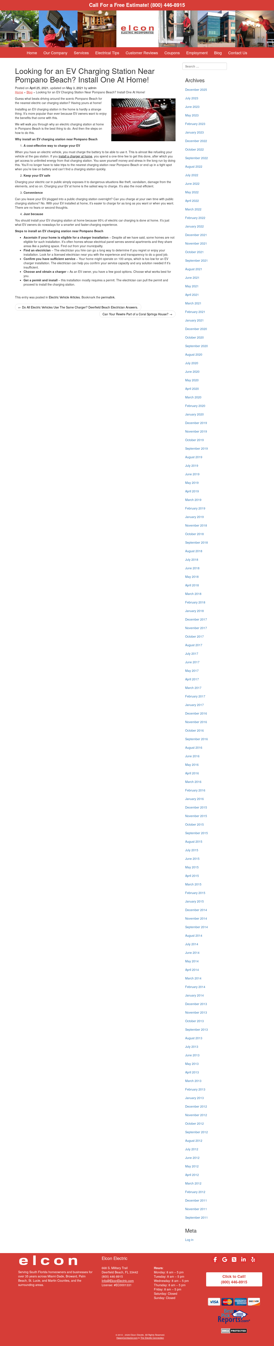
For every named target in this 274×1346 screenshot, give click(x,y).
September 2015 (196, 833)
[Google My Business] (225, 1259)
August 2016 (193, 747)
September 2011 (196, 1217)
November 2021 (196, 243)
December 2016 (196, 713)
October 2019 (194, 440)
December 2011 (196, 1200)
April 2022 (192, 200)
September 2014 (196, 927)
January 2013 (194, 1098)
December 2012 (196, 1106)
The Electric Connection (152, 1337)
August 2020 (193, 354)
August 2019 (193, 457)
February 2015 (195, 893)
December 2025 (196, 89)
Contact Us (237, 52)
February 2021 (195, 312)
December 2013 (196, 1004)
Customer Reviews (142, 52)
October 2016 (194, 730)
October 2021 (194, 252)
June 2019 (192, 474)
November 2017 (196, 628)
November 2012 (196, 1115)
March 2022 (193, 209)
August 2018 (193, 551)
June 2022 (192, 183)
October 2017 (194, 636)
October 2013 (194, 1021)
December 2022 (196, 141)
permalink (108, 297)
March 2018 (193, 594)
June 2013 (192, 1055)
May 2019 (192, 482)
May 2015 (192, 867)
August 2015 (193, 841)
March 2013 (193, 1081)
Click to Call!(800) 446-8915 (234, 1279)
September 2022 (196, 158)
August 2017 (193, 645)
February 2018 (195, 602)
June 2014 (192, 952)
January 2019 (194, 517)
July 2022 (191, 175)
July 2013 (191, 1046)
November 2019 (196, 431)
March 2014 (193, 978)
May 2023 (192, 115)
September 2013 (196, 1029)
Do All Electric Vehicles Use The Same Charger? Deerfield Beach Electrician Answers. (78, 307)
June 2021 (192, 277)
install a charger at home (75, 156)
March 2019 (193, 500)
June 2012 (192, 1157)
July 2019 (191, 465)
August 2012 (193, 1140)
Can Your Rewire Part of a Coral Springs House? (137, 314)
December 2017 (196, 619)
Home (32, 52)
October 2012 (194, 1123)
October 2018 (194, 534)
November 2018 (196, 525)
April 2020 (192, 388)
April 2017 (192, 679)
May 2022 (192, 192)
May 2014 (192, 961)
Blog (218, 52)
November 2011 (196, 1209)
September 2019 (196, 448)
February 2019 (195, 508)
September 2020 (196, 346)
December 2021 (196, 235)
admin (92, 88)
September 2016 (196, 739)
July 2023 (191, 98)
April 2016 (192, 773)
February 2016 (195, 790)
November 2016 (196, 722)
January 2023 (194, 132)
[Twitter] (234, 1259)
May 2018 (192, 576)
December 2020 (196, 329)
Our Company (55, 52)
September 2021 (196, 260)
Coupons (172, 52)
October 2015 (194, 824)
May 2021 (192, 286)
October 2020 (194, 337)
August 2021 (193, 269)
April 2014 (192, 969)
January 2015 (194, 901)
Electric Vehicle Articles (64, 297)
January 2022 (194, 226)
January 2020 (194, 414)
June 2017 (192, 662)
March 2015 (193, 884)
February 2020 (195, 406)
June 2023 (192, 106)
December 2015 (196, 807)
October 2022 (194, 149)
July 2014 (191, 944)
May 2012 (192, 1166)
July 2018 (191, 559)
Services (81, 52)
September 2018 (196, 542)
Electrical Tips (107, 52)
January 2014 (194, 995)
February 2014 (195, 987)
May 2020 (192, 380)
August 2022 (193, 166)
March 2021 (193, 303)
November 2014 (196, 918)
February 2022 (195, 218)
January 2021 (194, 320)
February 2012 (195, 1192)
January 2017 (194, 705)
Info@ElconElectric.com (118, 1280)
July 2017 (191, 653)
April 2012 (192, 1175)
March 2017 (193, 687)
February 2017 (195, 696)
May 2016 (192, 764)
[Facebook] (215, 1259)
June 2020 (192, 371)
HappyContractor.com (127, 1337)
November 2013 (196, 1012)
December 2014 (196, 910)
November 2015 (196, 816)
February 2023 (195, 124)
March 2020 (193, 397)
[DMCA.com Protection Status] (234, 1330)
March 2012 (193, 1183)
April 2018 (192, 585)
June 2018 (192, 568)
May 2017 (192, 670)
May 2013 (192, 1063)
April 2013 (192, 1072)
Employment (197, 52)
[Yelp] (253, 1259)
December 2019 (196, 423)
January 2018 (194, 611)
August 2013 (193, 1038)
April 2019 (192, 491)
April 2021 (192, 294)
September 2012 (196, 1132)
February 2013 (195, 1089)
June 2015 (192, 858)
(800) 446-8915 (167, 4)
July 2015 (191, 850)
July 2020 (191, 363)
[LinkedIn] (243, 1259)
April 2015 (192, 875)
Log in (189, 1239)
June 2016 (192, 756)
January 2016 (194, 799)
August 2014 (193, 935)
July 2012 (191, 1149)
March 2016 (193, 781)
